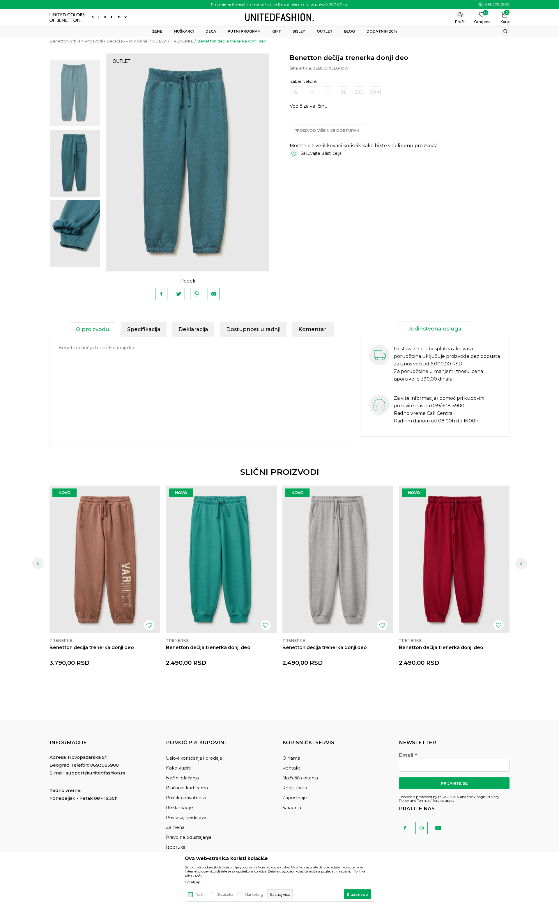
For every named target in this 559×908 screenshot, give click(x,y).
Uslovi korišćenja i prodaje (194, 758)
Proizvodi (93, 41)
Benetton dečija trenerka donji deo (91, 647)
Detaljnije (193, 882)
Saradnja (291, 807)
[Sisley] (110, 17)
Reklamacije (179, 807)
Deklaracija (193, 329)
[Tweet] (179, 294)
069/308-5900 (447, 405)
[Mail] (214, 294)
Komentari (313, 329)
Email (406, 755)
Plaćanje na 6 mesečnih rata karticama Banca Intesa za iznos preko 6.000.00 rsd (279, 4)
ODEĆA (159, 41)
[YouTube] (438, 828)
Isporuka (175, 847)
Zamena (175, 827)
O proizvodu (92, 329)
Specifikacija (143, 329)
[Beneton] (67, 17)
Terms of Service (430, 800)
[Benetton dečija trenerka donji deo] (104, 559)
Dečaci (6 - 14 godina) (127, 41)
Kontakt (291, 768)
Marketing (254, 894)
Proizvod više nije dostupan (326, 130)
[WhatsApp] (196, 294)
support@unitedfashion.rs (95, 773)
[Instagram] (421, 828)
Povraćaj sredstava (186, 817)
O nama (291, 758)
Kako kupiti (178, 768)
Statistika (225, 894)
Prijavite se (454, 783)
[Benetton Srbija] (279, 16)
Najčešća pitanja (300, 778)
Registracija (294, 787)
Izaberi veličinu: (304, 81)
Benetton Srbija (65, 41)
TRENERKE (182, 41)
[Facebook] (161, 294)
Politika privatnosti (186, 797)
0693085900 (104, 765)
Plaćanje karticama (187, 787)
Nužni (201, 894)
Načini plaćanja (182, 778)
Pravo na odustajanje (189, 837)
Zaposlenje (294, 797)
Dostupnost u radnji (253, 329)
